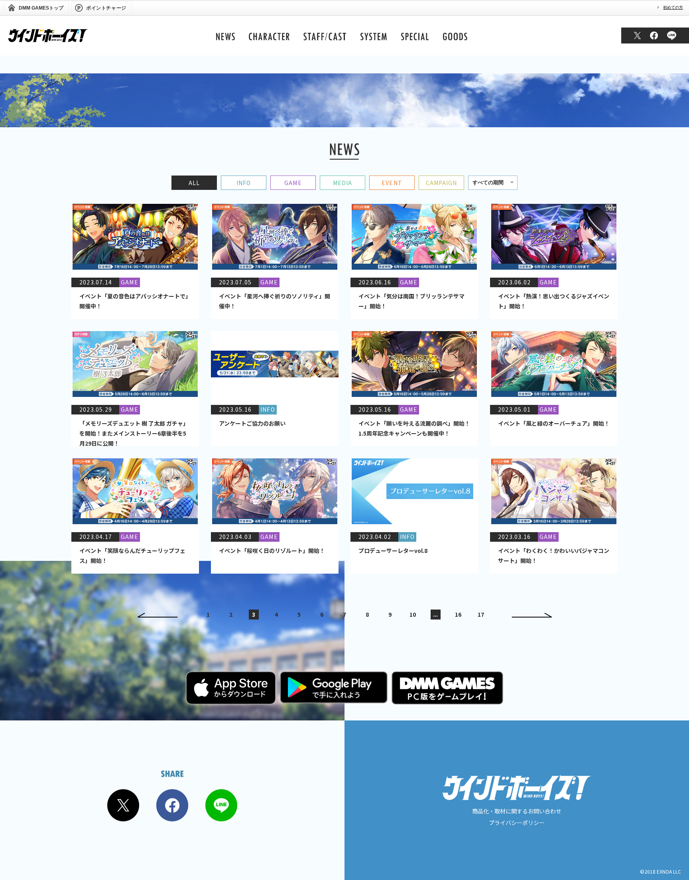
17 (481, 614)
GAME (292, 183)
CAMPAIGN (441, 183)
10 (412, 614)
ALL (194, 183)
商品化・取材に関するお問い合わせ (516, 811)
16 (458, 614)
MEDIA (342, 183)
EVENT (392, 183)
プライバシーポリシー (517, 822)
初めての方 (673, 7)
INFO (243, 183)
